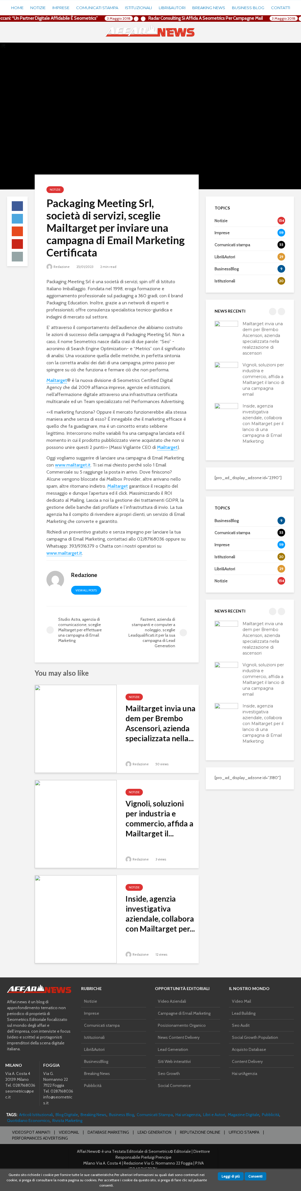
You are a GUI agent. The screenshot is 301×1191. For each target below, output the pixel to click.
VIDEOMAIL (69, 1132)
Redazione (61, 267)
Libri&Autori (172, 7)
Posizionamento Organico (182, 1025)
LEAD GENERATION (154, 1132)
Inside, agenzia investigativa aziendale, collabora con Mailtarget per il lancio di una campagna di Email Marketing (263, 423)
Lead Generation (173, 1049)
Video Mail (241, 1001)
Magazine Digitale (243, 1114)
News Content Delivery (179, 1037)
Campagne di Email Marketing (184, 1013)
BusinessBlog (96, 1061)
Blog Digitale (67, 1114)
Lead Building (243, 1013)
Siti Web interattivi (174, 1061)
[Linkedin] (263, 1083)
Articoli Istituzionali (36, 1114)
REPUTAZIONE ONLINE (200, 1132)
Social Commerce (174, 1085)
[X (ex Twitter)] (249, 1083)
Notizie (38, 7)
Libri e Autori (214, 1114)
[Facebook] (235, 1083)
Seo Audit (241, 1025)
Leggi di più (231, 1176)
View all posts (86, 590)
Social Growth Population (255, 1037)
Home (17, 7)
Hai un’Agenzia (244, 1073)
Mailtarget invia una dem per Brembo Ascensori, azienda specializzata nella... (160, 723)
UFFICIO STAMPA (244, 1132)
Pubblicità (92, 1085)
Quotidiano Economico (28, 1120)
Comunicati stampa (97, 7)
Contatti (280, 7)
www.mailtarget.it (73, 465)
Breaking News (208, 7)
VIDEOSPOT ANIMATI (31, 1132)
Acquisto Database (249, 1049)
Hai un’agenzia (187, 1114)
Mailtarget (56, 380)
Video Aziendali (172, 1001)
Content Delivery (247, 1061)
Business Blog (248, 7)
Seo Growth (169, 1073)
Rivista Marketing (67, 1120)
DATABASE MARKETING (108, 1132)
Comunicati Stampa (155, 1114)
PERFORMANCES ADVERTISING (40, 1138)
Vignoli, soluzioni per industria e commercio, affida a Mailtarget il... (159, 818)
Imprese (60, 7)
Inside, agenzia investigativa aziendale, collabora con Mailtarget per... (160, 913)
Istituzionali (138, 7)
